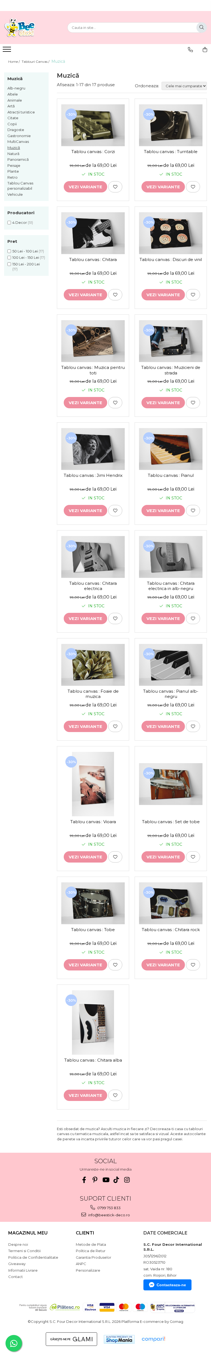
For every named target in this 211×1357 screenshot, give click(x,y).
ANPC (81, 1263)
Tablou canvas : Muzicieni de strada (170, 370)
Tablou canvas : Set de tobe (171, 821)
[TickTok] (116, 1180)
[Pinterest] (95, 1180)
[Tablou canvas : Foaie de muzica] (93, 665)
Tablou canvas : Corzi (93, 151)
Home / (14, 61)
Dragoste (15, 129)
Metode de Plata (91, 1244)
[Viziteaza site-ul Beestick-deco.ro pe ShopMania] (119, 1339)
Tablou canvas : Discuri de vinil (171, 259)
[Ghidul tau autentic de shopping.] (153, 1339)
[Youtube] (105, 1180)
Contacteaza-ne (171, 1285)
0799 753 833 (108, 1208)
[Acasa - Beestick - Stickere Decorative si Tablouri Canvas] (31, 27)
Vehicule (15, 194)
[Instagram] (127, 1180)
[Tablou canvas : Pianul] (170, 449)
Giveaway (17, 1263)
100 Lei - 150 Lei (25, 257)
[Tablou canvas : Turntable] (170, 125)
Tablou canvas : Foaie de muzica (93, 694)
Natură (13, 153)
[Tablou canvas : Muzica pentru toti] (93, 341)
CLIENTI (85, 1233)
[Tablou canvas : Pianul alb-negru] (170, 665)
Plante (13, 171)
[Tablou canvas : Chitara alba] (93, 1022)
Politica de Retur (91, 1251)
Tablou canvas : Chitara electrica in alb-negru (171, 586)
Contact (15, 1276)
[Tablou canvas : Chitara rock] (170, 903)
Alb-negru (16, 88)
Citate (12, 118)
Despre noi (18, 1244)
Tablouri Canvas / (36, 61)
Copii (12, 124)
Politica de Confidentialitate (33, 1257)
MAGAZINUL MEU (28, 1233)
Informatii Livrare (23, 1270)
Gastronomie (19, 136)
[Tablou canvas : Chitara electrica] (93, 557)
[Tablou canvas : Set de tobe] (170, 784)
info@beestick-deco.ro (108, 1215)
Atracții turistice (21, 112)
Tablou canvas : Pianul (171, 475)
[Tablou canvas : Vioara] (93, 784)
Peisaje (13, 165)
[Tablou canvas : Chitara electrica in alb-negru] (170, 557)
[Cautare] (201, 27)
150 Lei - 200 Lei (26, 264)
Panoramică (18, 159)
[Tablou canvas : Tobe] (93, 903)
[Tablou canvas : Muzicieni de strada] (170, 341)
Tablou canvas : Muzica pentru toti (93, 370)
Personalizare (88, 1270)
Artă (11, 106)
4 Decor (19, 222)
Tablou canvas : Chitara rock (171, 929)
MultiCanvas (18, 141)
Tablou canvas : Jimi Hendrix (93, 475)
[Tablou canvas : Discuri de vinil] (170, 233)
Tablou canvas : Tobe (93, 929)
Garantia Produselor (93, 1257)
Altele (12, 94)
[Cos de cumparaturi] (205, 49)
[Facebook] (84, 1180)
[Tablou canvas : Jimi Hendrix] (93, 449)
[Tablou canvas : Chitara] (93, 233)
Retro (12, 177)
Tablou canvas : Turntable (171, 151)
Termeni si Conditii (24, 1251)
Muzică (13, 147)
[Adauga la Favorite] (115, 186)
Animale (14, 100)
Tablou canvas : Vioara (93, 821)
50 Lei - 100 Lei (25, 251)
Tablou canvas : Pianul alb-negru (170, 694)
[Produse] (7, 51)
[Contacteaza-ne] (190, 49)
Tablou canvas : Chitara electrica (93, 586)
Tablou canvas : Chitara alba (93, 1060)
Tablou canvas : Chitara (93, 259)
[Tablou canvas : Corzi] (93, 125)
